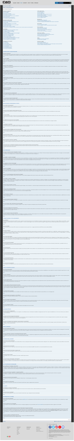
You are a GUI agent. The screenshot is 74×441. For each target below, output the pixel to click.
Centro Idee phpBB (40, 404)
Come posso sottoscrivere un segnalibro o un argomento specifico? (45, 34)
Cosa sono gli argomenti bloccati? (7, 47)
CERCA (17, 434)
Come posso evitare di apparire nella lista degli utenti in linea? (11, 21)
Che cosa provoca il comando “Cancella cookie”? (9, 18)
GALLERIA (18, 432)
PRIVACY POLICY (38, 429)
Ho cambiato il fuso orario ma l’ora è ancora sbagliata (9, 23)
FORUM (18, 431)
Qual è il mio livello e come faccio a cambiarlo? (9, 26)
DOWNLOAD (18, 433)
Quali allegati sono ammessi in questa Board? (43, 38)
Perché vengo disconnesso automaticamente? (9, 17)
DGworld (52, 438)
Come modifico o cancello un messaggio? (8, 30)
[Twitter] (53, 427)
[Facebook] (50, 427)
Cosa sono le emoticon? (6, 43)
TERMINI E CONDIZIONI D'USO (39, 431)
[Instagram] (56, 427)
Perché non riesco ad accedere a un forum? (8, 34)
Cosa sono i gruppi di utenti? (40, 13)
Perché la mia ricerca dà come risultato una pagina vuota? (44, 29)
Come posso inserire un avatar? (7, 25)
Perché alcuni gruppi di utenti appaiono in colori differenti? (44, 15)
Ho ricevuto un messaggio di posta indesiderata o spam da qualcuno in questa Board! (48, 21)
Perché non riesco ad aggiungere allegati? (8, 35)
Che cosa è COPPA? (5, 12)
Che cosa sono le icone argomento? (7, 48)
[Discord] (63, 427)
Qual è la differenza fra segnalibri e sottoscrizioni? (43, 33)
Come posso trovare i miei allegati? (41, 39)
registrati (61, 2)
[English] (10, 436)
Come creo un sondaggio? (6, 32)
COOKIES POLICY (38, 430)
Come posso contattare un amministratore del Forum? (44, 44)
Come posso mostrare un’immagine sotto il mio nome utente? (10, 24)
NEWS (17, 430)
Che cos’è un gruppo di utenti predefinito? (42, 16)
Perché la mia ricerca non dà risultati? (42, 28)
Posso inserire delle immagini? (7, 44)
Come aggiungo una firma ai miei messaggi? (8, 31)
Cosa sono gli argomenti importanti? (7, 46)
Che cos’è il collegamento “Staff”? (41, 17)
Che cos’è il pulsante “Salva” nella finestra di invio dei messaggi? (11, 37)
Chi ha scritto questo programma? (41, 42)
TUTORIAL (18, 429)
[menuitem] (10, 6)
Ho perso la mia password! (6, 16)
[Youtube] (59, 427)
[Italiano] (8, 436)
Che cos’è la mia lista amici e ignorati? (42, 24)
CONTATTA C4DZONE (38, 428)
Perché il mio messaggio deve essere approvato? (9, 38)
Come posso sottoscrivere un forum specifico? (43, 35)
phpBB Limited (25, 399)
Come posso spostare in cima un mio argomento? (9, 39)
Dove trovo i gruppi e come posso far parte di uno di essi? (44, 14)
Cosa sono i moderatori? (40, 12)
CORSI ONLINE (28, 428)
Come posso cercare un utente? (41, 30)
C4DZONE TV (18, 428)
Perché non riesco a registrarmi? (7, 13)
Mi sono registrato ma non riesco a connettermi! (9, 14)
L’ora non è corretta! (5, 22)
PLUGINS (8, 428)
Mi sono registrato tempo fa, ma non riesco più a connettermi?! (11, 15)
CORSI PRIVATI (28, 429)
